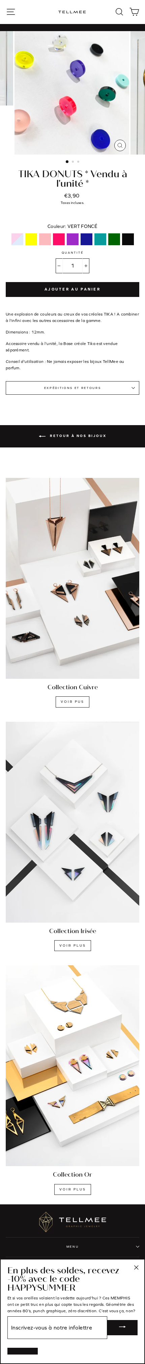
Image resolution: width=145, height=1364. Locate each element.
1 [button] (67, 162)
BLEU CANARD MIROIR (100, 239)
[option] (72, 93)
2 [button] (73, 162)
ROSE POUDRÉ (45, 239)
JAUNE (31, 239)
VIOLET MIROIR (73, 239)
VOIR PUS (72, 701)
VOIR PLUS (72, 945)
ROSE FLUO (59, 239)
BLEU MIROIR (86, 239)
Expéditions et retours (72, 388)
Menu (72, 1246)
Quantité (72, 252)
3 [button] (79, 162)
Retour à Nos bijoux (77, 436)
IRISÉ (17, 239)
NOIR (128, 239)
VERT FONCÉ (114, 239)
